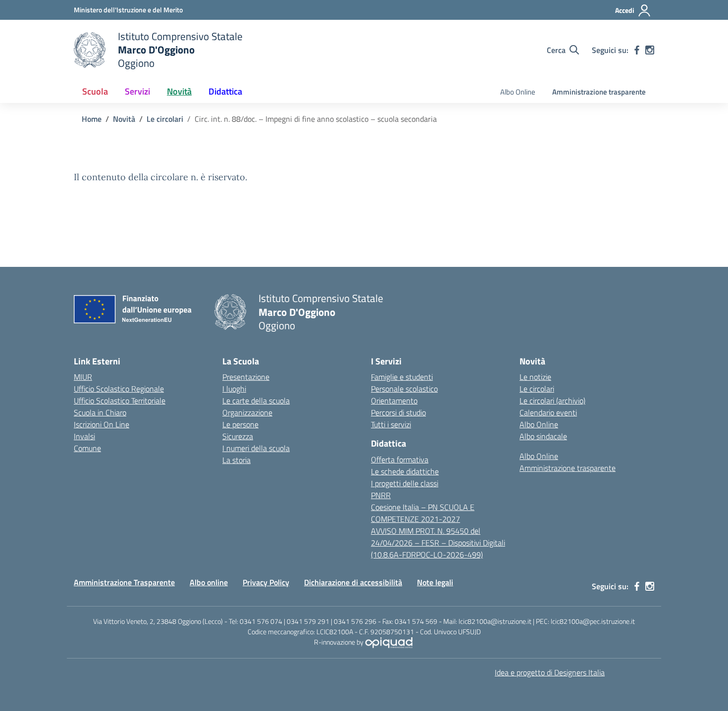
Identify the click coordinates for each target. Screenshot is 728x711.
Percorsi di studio (398, 412)
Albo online (209, 582)
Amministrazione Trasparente (124, 582)
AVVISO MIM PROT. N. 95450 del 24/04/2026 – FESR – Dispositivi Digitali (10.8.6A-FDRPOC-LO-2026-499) (438, 542)
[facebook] (636, 50)
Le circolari (537, 389)
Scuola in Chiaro (100, 412)
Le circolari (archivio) (552, 400)
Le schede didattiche (405, 471)
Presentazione (245, 377)
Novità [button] (179, 91)
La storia (236, 460)
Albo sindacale (543, 436)
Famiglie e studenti (402, 377)
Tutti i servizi (391, 424)
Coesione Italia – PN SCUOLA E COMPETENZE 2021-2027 (422, 513)
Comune (87, 448)
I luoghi (234, 389)
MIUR (83, 377)
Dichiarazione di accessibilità (353, 582)
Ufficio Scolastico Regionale (119, 389)
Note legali (435, 582)
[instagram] (649, 50)
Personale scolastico (404, 389)
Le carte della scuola (256, 400)
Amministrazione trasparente (599, 92)
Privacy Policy (266, 582)
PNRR (381, 495)
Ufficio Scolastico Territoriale (119, 400)
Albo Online (517, 92)
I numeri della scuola (256, 448)
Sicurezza (237, 436)
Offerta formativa (399, 459)
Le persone (240, 424)
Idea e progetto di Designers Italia (550, 672)
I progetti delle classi (404, 483)
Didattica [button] (225, 91)
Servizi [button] (137, 91)
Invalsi (84, 436)
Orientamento (394, 400)
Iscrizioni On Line (101, 424)
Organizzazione (247, 412)
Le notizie (535, 377)
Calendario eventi (548, 412)
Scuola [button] (95, 91)
